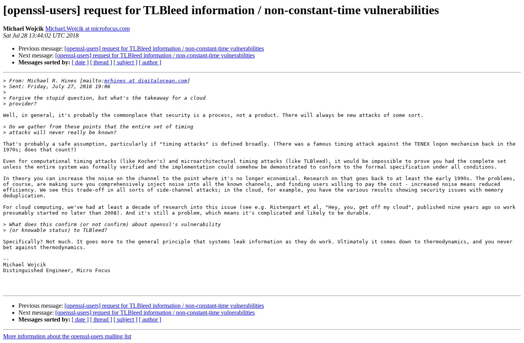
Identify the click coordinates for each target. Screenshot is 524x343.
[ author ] (150, 62)
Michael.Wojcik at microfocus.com (87, 28)
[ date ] (80, 62)
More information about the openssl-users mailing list (67, 336)
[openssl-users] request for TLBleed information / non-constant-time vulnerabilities (164, 48)
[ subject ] (125, 62)
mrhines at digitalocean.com (145, 81)
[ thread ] (101, 62)
